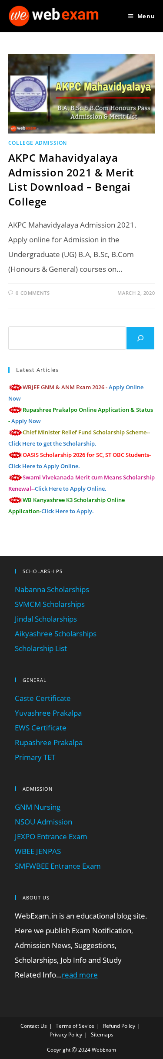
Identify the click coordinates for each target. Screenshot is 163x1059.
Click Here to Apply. (67, 511)
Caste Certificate (43, 698)
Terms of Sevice (75, 1026)
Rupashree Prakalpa (49, 742)
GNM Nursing (37, 807)
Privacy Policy (66, 1034)
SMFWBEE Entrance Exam (58, 866)
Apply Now (26, 421)
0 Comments (33, 293)
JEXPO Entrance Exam (51, 836)
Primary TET (35, 757)
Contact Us (33, 1026)
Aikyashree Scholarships (55, 634)
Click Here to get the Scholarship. (52, 443)
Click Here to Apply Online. (44, 466)
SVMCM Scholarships (50, 604)
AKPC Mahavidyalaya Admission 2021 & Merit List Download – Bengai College (71, 179)
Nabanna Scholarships (52, 589)
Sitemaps (102, 1034)
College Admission (37, 143)
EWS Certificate (41, 728)
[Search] (140, 338)
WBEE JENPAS (38, 851)
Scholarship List (41, 648)
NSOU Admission (43, 822)
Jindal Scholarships (46, 619)
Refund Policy (119, 1026)
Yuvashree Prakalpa (48, 713)
